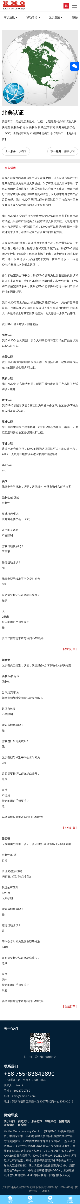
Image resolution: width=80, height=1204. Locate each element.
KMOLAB (45, 1191)
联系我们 (23, 1124)
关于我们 (9, 1121)
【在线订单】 (70, 649)
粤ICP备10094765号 (60, 1187)
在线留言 (9, 1124)
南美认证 (69, 151)
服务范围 (36, 1121)
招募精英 (64, 1121)
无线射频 (54, 17)
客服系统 (50, 1121)
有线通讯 (9, 17)
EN (66, 5)
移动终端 (31, 17)
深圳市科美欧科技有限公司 (18, 1187)
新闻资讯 (23, 1121)
